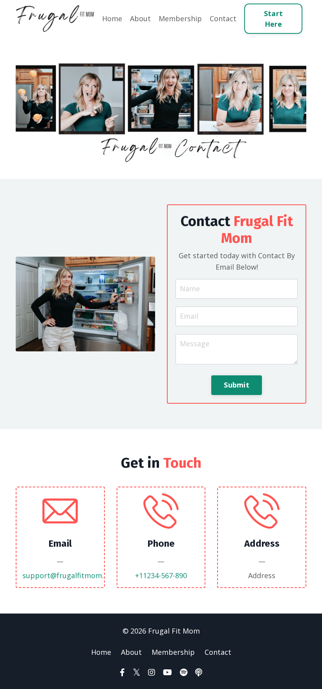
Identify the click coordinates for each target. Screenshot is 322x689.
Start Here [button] (273, 19)
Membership (180, 18)
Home (112, 18)
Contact (223, 18)
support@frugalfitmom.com (70, 575)
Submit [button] (236, 385)
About (140, 18)
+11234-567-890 (161, 575)
